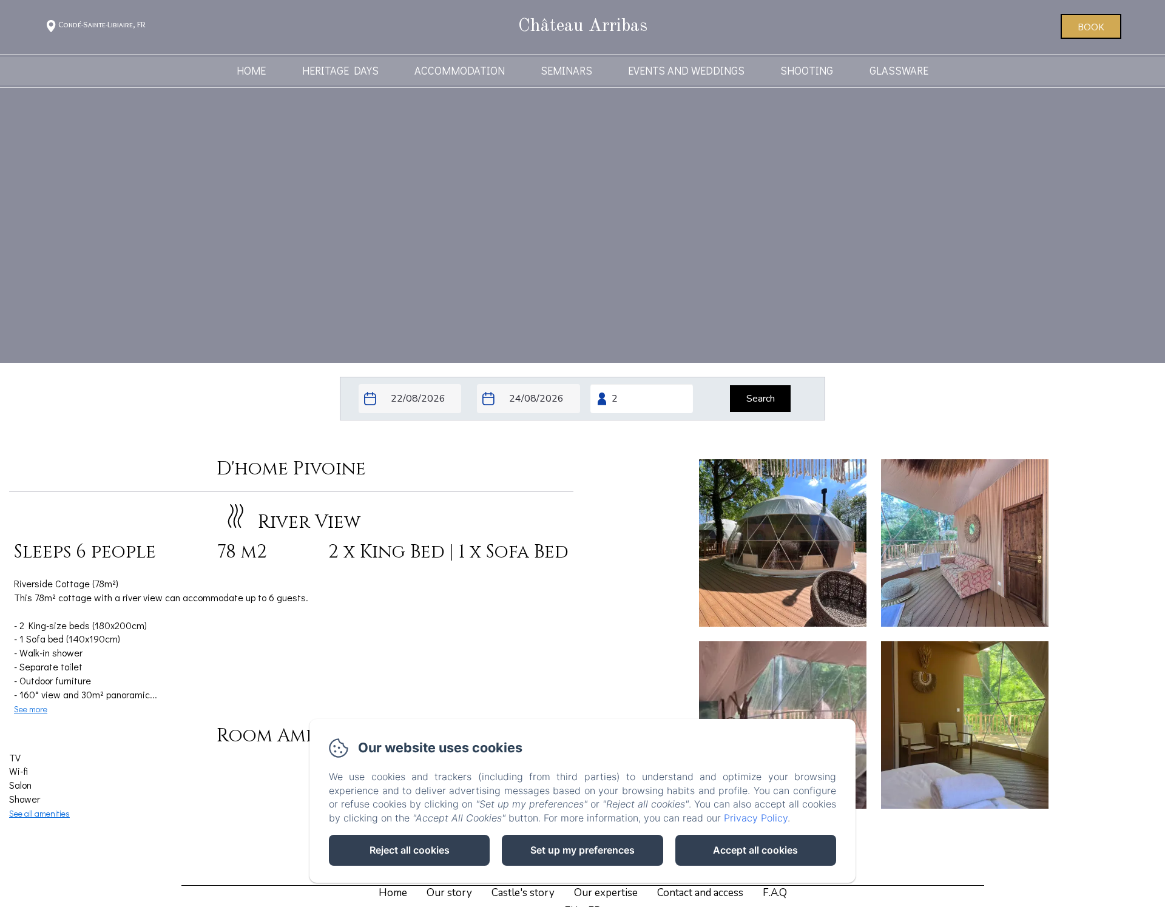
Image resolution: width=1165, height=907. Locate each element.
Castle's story (523, 893)
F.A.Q (775, 893)
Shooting (806, 70)
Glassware (899, 70)
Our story (449, 893)
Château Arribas (582, 26)
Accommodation (459, 70)
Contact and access (700, 893)
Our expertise (606, 893)
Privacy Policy (756, 818)
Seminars (566, 70)
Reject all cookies (410, 850)
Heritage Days (340, 70)
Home (251, 70)
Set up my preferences (582, 850)
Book (1091, 26)
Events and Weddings (686, 70)
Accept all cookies (755, 850)
